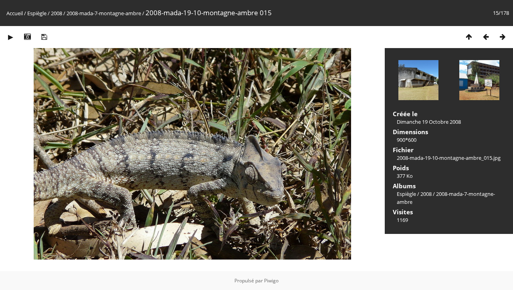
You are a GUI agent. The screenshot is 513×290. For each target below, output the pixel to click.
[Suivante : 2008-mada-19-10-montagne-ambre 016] (502, 36)
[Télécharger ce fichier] (44, 36)
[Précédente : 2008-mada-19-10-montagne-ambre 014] (485, 36)
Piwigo (271, 280)
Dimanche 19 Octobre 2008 (429, 121)
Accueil (14, 13)
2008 (56, 13)
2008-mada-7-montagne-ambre (104, 13)
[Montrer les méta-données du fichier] (27, 36)
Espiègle (36, 13)
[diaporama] (10, 36)
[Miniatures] (468, 36)
